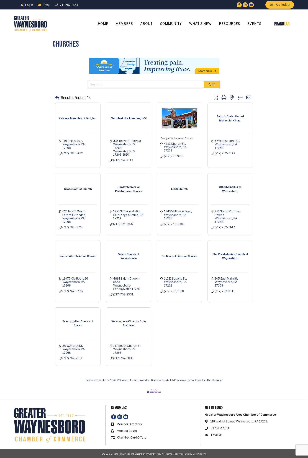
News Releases (119, 380)
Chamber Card (159, 380)
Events (254, 24)
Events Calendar (139, 380)
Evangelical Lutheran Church (176, 138)
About (146, 24)
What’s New (200, 24)
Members (124, 24)
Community (171, 24)
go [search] (213, 84)
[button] (57, 97)
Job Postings (177, 380)
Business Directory (97, 380)
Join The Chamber (212, 380)
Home (103, 24)
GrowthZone (200, 453)
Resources (229, 24)
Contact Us (193, 380)
